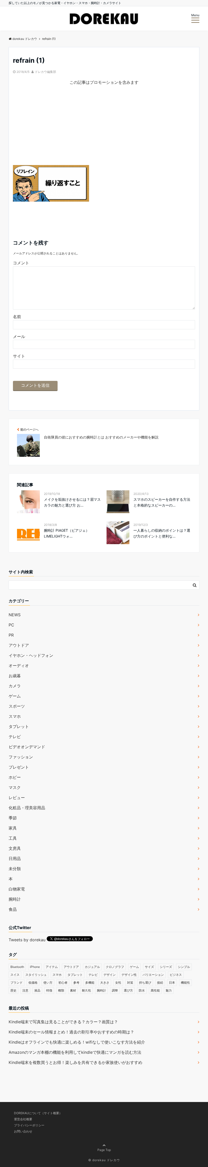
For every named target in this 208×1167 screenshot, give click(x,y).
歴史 (13, 990)
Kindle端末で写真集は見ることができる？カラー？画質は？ (63, 1021)
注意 (25, 990)
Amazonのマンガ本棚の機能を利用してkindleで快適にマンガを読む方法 (75, 1052)
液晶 (37, 990)
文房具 (15, 848)
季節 (13, 817)
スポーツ (17, 706)
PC (11, 624)
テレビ (15, 736)
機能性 (185, 982)
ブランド (16, 982)
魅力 (169, 990)
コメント (21, 262)
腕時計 (15, 899)
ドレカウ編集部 (45, 72)
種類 (61, 990)
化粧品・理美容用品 (27, 807)
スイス (15, 975)
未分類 (15, 868)
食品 (13, 909)
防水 (142, 990)
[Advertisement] (104, 129)
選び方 (128, 990)
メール (19, 336)
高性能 (155, 990)
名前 (17, 316)
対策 (130, 982)
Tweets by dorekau (27, 939)
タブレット (19, 726)
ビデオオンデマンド (27, 746)
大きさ (104, 982)
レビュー (17, 797)
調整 (115, 990)
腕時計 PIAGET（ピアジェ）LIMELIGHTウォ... (66, 533)
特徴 (49, 990)
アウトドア (19, 645)
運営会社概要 (23, 1119)
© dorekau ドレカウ (104, 1160)
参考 (76, 982)
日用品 (15, 858)
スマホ (15, 716)
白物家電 (17, 889)
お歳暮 (15, 675)
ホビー (15, 777)
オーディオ (19, 665)
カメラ (15, 685)
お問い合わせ (23, 1131)
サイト (19, 356)
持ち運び (145, 982)
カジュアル (92, 967)
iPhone (35, 967)
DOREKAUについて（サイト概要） (38, 1113)
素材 (73, 990)
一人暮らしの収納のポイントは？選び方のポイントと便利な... (161, 533)
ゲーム (15, 696)
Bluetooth (17, 967)
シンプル (184, 967)
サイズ (149, 967)
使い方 (48, 982)
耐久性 (86, 990)
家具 (13, 828)
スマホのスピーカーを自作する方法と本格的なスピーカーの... (161, 502)
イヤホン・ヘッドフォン (31, 655)
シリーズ (166, 967)
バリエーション (153, 975)
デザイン (109, 975)
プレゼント (19, 767)
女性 (118, 982)
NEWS (15, 614)
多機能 (89, 982)
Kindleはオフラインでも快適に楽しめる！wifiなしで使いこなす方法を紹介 (77, 1042)
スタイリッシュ (36, 975)
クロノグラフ (115, 967)
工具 (13, 838)
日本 (172, 982)
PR (11, 635)
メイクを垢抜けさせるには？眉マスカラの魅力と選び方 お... (72, 502)
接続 (160, 982)
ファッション (21, 756)
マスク (15, 787)
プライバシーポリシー (29, 1125)
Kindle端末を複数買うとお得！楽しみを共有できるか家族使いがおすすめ (75, 1062)
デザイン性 (129, 975)
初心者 (62, 982)
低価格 (33, 982)
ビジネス (176, 975)
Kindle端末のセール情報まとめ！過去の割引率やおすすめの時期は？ (71, 1031)
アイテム (52, 967)
